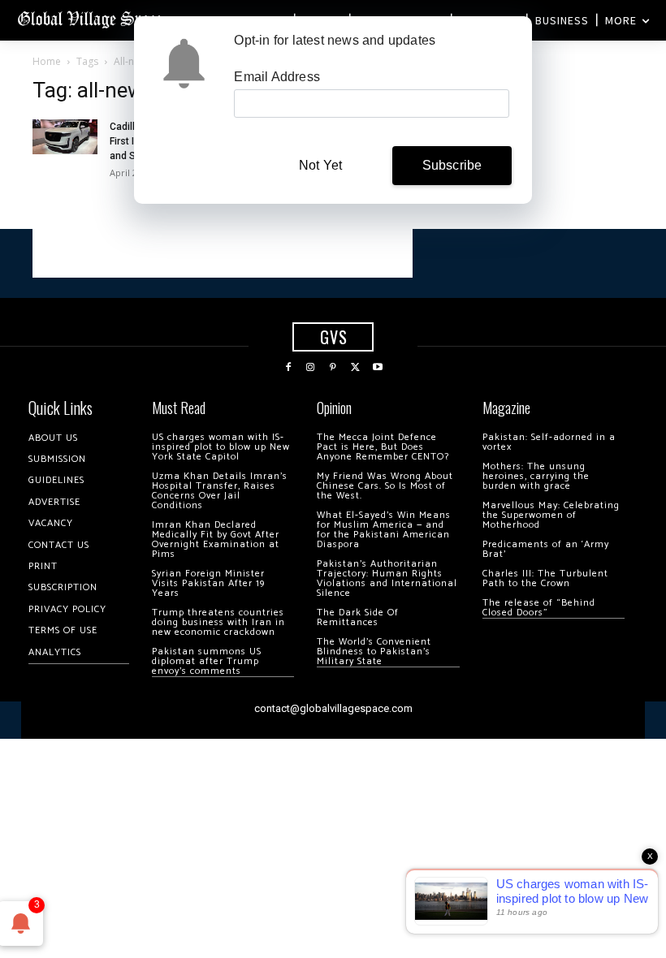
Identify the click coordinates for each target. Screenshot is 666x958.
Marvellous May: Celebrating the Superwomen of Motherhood (551, 515)
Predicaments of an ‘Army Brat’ (545, 549)
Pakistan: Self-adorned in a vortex (549, 442)
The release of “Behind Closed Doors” (538, 607)
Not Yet (320, 165)
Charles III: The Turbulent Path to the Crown (545, 578)
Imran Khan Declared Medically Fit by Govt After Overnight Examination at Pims (215, 539)
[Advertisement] (222, 253)
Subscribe (452, 165)
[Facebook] (288, 368)
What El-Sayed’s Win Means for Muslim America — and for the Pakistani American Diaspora (384, 529)
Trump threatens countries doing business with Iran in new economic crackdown (218, 622)
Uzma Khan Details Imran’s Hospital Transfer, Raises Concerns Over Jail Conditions (220, 490)
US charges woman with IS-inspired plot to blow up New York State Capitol (221, 446)
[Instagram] (311, 368)
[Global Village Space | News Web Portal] (91, 18)
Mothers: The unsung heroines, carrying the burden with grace (536, 476)
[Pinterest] (333, 368)
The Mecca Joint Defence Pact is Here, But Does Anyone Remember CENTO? (383, 446)
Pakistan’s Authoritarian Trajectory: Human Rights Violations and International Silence (387, 578)
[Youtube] (378, 368)
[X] (356, 368)
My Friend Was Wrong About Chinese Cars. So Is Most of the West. (385, 485)
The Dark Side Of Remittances (358, 617)
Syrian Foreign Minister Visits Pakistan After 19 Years (208, 583)
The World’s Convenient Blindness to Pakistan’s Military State (374, 651)
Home (46, 61)
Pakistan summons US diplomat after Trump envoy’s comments (207, 661)
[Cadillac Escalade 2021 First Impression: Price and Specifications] (64, 136)
